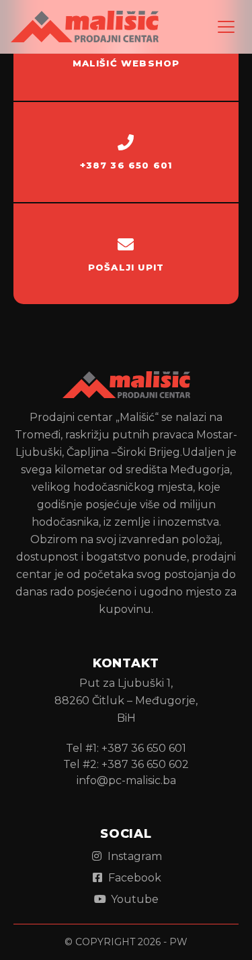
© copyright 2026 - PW (126, 942)
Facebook (133, 877)
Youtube (133, 899)
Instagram (133, 856)
